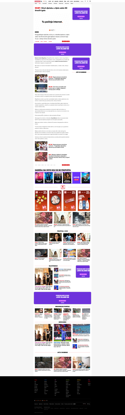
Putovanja (67, 390)
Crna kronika (45, 3)
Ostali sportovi (46, 390)
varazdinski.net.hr (62, 408)
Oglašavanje (41, 403)
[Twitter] (64, 41)
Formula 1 (45, 393)
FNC (44, 392)
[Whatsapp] (65, 41)
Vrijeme (72, 3)
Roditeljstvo (67, 392)
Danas (36, 380)
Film (55, 383)
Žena (65, 1)
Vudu (54, 164)
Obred (48, 164)
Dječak (43, 164)
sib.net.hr (52, 408)
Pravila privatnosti (57, 403)
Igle (45, 164)
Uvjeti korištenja (46, 403)
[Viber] (67, 41)
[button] (36, 173)
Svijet (40, 3)
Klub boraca (45, 384)
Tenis (45, 389)
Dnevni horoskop (79, 384)
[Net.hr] (89, 404)
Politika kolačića (51, 403)
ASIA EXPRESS (76, 1)
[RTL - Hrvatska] (84, 404)
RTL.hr (35, 408)
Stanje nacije (61, 3)
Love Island (56, 389)
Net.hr (45, 41)
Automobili (67, 396)
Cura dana (78, 383)
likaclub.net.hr (46, 409)
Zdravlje (67, 393)
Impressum (36, 403)
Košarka (45, 387)
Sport (49, 1)
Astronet (78, 381)
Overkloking (78, 387)
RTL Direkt (55, 3)
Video (89, 381)
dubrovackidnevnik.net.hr (74, 408)
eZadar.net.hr (81, 408)
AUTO (68, 1)
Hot (53, 1)
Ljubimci (67, 387)
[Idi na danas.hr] (38, 1)
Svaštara (78, 390)
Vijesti (36, 3)
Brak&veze (67, 381)
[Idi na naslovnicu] (45, 2)
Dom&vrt (67, 383)
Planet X (78, 389)
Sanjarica (89, 384)
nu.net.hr (85, 408)
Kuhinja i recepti (68, 384)
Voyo (55, 395)
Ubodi (51, 164)
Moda (66, 389)
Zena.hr (38, 408)
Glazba (55, 384)
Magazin (56, 1)
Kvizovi (78, 392)
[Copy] (69, 41)
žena (36, 164)
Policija (39, 164)
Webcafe (61, 1)
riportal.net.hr (68, 408)
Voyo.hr (42, 408)
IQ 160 (71, 1)
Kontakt (62, 403)
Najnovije (89, 383)
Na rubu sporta (46, 386)
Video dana (78, 393)
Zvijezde (56, 381)
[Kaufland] (62, 187)
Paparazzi (56, 386)
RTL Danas (50, 3)
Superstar (56, 390)
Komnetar (78, 386)
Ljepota (67, 386)
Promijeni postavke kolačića (68, 403)
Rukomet (45, 383)
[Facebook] (62, 41)
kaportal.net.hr (56, 408)
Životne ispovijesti (68, 395)
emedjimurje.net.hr (47, 408)
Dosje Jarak (67, 3)
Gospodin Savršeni (57, 392)
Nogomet (45, 381)
